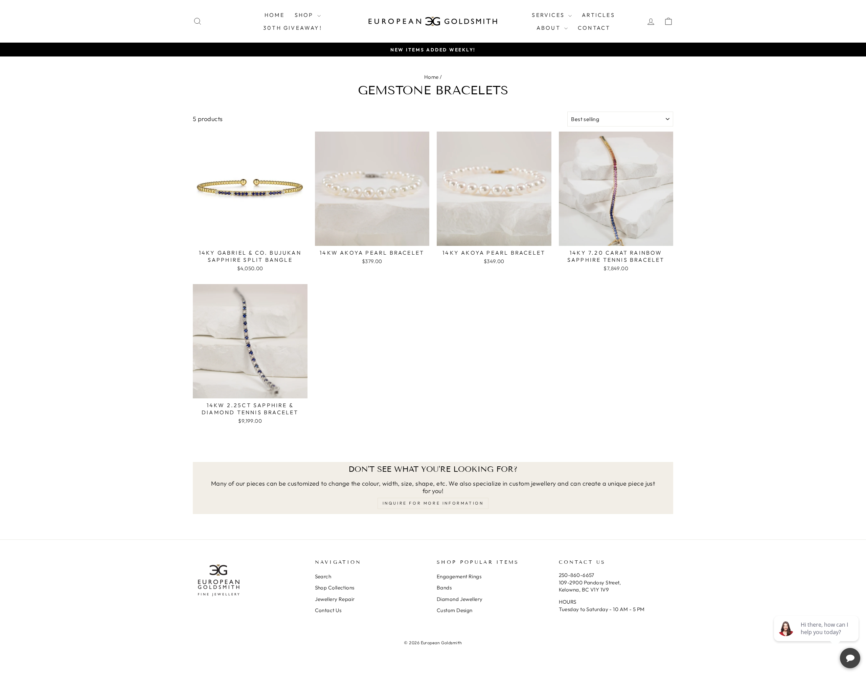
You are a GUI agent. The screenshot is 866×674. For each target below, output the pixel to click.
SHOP (305, 14)
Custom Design (455, 610)
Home (431, 77)
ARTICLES (598, 14)
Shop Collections (335, 587)
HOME (274, 14)
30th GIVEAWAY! (292, 27)
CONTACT (594, 27)
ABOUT (550, 27)
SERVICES (549, 14)
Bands (444, 587)
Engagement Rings (459, 576)
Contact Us (328, 610)
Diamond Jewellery (460, 599)
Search (323, 576)
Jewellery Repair (335, 599)
